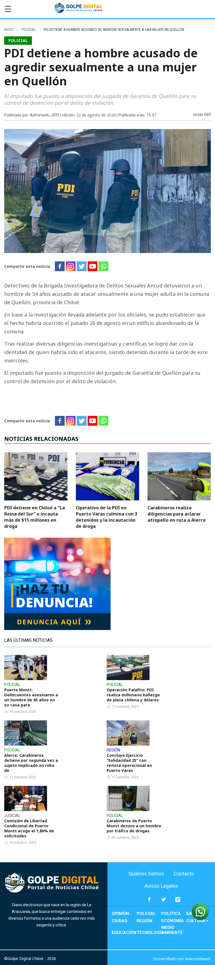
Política (171, 913)
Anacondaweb (198, 958)
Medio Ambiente (172, 930)
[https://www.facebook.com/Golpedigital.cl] (149, 901)
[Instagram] (71, 266)
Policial (29, 30)
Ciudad (119, 920)
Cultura (195, 920)
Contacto (184, 874)
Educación (124, 932)
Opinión (120, 913)
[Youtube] (92, 266)
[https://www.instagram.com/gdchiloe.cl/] (178, 901)
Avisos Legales (161, 886)
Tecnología (149, 932)
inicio (9, 30)
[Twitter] (82, 266)
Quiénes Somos (146, 874)
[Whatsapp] (103, 266)
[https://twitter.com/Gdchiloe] (163, 901)
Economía (172, 920)
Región (144, 920)
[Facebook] (60, 266)
